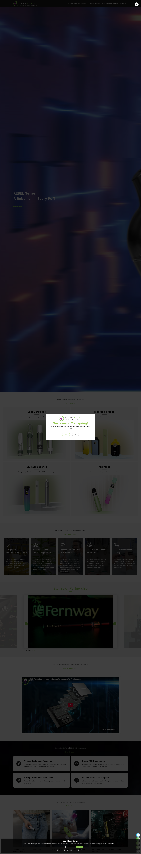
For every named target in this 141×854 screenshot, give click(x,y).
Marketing (82, 850)
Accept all (79, 847)
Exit (75, 434)
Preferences (75, 850)
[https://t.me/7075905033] (138, 835)
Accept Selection (70, 847)
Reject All (61, 847)
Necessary (60, 850)
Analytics (67, 850)
